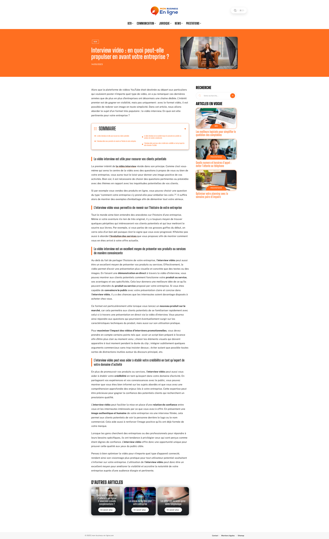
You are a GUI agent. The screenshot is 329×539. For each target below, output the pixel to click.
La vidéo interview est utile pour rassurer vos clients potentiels (113, 136)
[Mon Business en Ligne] (164, 10)
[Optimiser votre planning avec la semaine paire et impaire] (216, 180)
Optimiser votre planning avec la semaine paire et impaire (212, 195)
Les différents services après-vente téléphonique (173, 502)
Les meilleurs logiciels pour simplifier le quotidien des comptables (216, 133)
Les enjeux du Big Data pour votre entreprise (140, 502)
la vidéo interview (126, 166)
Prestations (216, 157)
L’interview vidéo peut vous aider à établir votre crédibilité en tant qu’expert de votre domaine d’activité (164, 144)
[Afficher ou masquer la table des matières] (151, 128)
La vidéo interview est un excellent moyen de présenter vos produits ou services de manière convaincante (162, 137)
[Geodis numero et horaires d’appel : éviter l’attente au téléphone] (216, 149)
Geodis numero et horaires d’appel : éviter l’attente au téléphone (213, 164)
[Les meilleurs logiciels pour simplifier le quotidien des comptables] (216, 118)
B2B (95, 42)
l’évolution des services (123, 236)
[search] (235, 10)
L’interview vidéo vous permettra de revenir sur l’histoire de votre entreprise (116, 141)
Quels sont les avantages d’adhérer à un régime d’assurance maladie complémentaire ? (107, 499)
